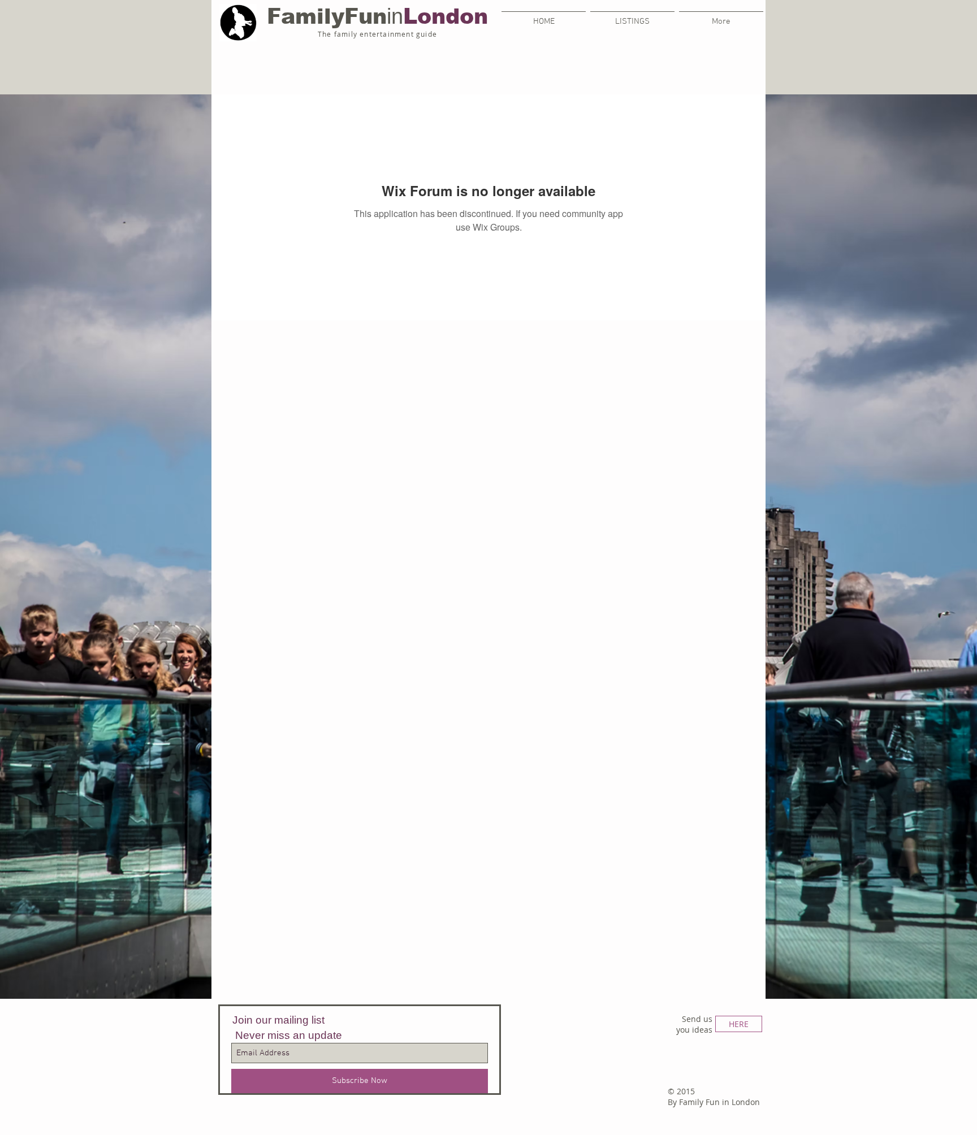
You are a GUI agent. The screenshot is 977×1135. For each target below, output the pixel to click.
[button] (632, 16)
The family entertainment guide (377, 33)
